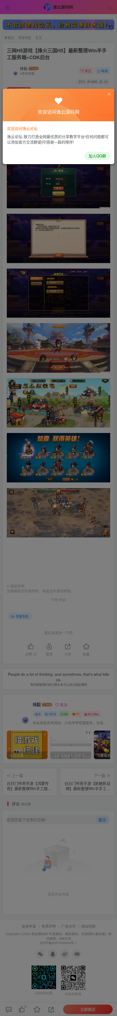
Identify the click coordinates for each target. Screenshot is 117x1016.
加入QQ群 (97, 155)
